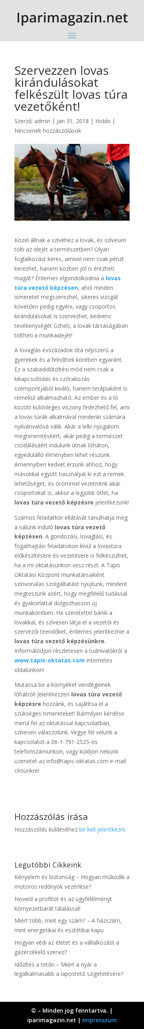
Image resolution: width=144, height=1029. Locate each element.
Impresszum (99, 1020)
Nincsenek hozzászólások (47, 130)
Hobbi (102, 121)
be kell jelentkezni (102, 829)
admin (42, 121)
